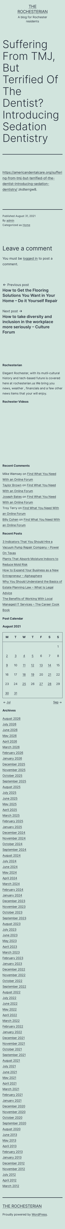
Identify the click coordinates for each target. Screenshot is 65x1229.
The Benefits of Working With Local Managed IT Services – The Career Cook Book (30, 604)
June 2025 (10, 798)
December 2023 (13, 901)
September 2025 (14, 781)
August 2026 (11, 718)
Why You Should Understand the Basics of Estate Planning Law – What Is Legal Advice (32, 587)
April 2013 (9, 1146)
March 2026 (11, 747)
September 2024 (14, 849)
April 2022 (9, 1015)
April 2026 (9, 741)
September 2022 (14, 986)
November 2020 (14, 1112)
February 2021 (12, 1094)
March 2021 (10, 1089)
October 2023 (12, 912)
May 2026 (9, 735)
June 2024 (10, 867)
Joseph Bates (12, 496)
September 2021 (14, 1055)
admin (10, 220)
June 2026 (10, 730)
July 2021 (9, 1066)
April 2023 (9, 946)
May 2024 (9, 872)
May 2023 (9, 941)
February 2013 (12, 1151)
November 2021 (13, 1043)
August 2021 (11, 1060)
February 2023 (12, 958)
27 (41, 684)
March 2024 (11, 884)
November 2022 (14, 975)
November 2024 (14, 838)
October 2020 (12, 1117)
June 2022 (10, 1003)
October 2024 (12, 844)
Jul (8, 702)
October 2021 (12, 1049)
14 (49, 665)
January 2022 (12, 1032)
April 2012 (9, 1180)
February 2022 (12, 1026)
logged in (30, 258)
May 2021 (9, 1077)
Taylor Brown (12, 485)
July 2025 (9, 792)
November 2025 (14, 770)
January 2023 (12, 963)
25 (24, 684)
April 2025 (9, 809)
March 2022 (11, 1020)
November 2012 (13, 1169)
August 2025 (11, 787)
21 (49, 674)
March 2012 (10, 1186)
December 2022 (13, 969)
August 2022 (11, 992)
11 (24, 665)
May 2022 (9, 1009)
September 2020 (14, 1123)
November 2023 (14, 906)
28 (49, 684)
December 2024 (13, 832)
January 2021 (12, 1100)
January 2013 (12, 1157)
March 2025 (11, 815)
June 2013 (9, 1134)
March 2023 (11, 952)
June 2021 (9, 1072)
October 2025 (12, 775)
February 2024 (12, 889)
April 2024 (9, 878)
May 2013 (9, 1140)
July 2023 (9, 929)
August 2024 (11, 855)
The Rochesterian (22, 1206)
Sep (55, 702)
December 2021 (13, 1038)
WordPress (39, 1214)
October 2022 (12, 981)
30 (7, 693)
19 (32, 674)
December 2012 (13, 1163)
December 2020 (13, 1106)
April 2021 (9, 1083)
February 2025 (12, 821)
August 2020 (11, 1129)
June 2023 (10, 935)
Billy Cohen (10, 519)
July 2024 (9, 861)
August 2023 (11, 924)
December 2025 (13, 764)
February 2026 (12, 752)
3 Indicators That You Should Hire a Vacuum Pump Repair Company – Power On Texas (30, 547)
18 (24, 674)
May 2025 (9, 804)
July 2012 (9, 1174)
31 (15, 693)
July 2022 (9, 998)
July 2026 (9, 724)
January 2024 (12, 895)
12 (32, 665)
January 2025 (12, 827)
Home (26, 225)
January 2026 (12, 758)
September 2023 (14, 918)
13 (41, 665)
